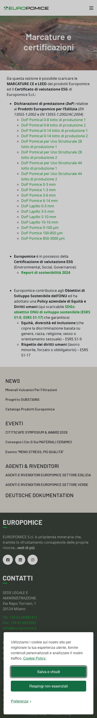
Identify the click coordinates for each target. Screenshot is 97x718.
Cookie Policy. (34, 658)
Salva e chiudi (48, 671)
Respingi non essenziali (48, 686)
